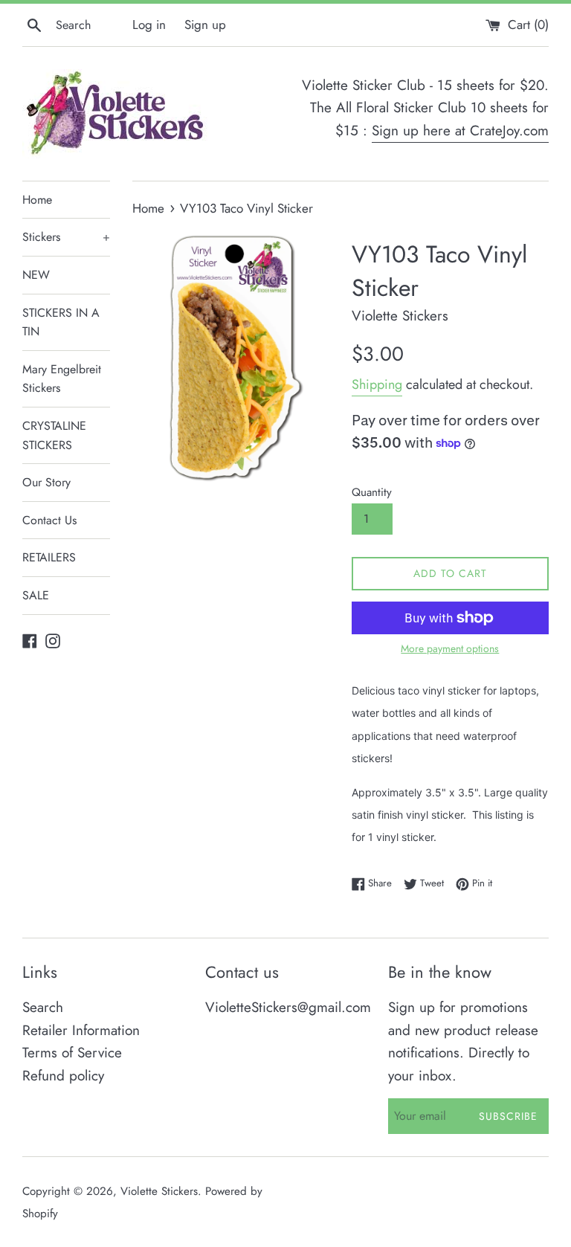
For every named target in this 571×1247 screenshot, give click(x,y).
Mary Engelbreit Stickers (61, 379)
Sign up (205, 24)
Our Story (46, 482)
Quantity (372, 492)
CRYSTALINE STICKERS (54, 435)
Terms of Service (72, 1053)
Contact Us (49, 520)
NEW (36, 274)
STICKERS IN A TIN (61, 322)
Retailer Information (81, 1030)
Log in (149, 24)
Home (37, 199)
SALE (35, 595)
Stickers (66, 236)
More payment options (450, 648)
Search (42, 1007)
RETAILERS (49, 557)
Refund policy (63, 1076)
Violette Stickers (159, 1191)
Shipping (377, 384)
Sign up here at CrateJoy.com (460, 130)
